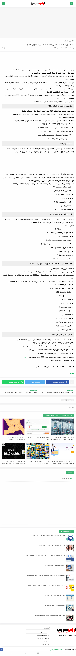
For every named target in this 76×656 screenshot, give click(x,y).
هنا (25, 357)
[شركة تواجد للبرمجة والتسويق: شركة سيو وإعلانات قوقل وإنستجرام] (13, 451)
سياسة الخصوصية (42, 635)
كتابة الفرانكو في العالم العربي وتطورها (54, 595)
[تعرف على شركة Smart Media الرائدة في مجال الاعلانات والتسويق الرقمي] (62, 451)
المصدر (71, 373)
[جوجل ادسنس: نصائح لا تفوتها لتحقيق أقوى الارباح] (38, 451)
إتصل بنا (44, 644)
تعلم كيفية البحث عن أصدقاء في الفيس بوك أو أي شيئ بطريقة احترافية (45, 555)
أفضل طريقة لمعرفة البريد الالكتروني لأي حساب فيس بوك (49, 535)
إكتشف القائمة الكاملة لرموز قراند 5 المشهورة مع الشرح (49, 615)
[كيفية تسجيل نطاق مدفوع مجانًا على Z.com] (38, 427)
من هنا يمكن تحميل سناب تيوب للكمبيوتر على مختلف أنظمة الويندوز (46, 585)
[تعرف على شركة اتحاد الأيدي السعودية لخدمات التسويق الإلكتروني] (13, 427)
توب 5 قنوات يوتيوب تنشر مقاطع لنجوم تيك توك (51, 545)
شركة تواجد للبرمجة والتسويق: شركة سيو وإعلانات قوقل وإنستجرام (13, 462)
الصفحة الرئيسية (42, 632)
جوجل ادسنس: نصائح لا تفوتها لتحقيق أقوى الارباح (39, 462)
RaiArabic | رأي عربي (56, 649)
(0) (3, 48)
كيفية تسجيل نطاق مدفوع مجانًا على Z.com (38, 438)
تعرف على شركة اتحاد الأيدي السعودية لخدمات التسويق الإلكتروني (16, 438)
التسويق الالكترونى (68, 41)
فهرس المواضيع (42, 638)
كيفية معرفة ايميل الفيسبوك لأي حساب (54, 605)
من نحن (44, 641)
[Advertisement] (38, 22)
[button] (57, 382)
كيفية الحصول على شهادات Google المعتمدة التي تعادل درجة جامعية (46, 575)
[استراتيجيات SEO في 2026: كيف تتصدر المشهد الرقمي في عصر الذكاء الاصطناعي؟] (62, 427)
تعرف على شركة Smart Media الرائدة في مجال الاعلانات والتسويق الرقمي (62, 462)
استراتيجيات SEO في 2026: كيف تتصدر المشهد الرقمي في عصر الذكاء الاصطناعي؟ (62, 438)
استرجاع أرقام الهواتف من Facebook (55, 565)
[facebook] (1, 649)
